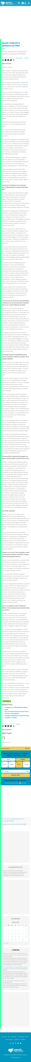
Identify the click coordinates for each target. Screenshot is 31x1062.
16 (4, 936)
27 (19, 939)
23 (4, 939)
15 (26, 934)
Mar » (7, 943)
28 (22, 939)
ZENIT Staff (19, 58)
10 (8, 934)
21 (22, 936)
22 (26, 936)
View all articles (6, 742)
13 (19, 934)
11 (12, 934)
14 (22, 934)
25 (12, 939)
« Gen (4, 943)
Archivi (26, 58)
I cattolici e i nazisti (11, 717)
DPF (9, 1036)
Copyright (16, 1039)
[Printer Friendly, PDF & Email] (6, 701)
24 (8, 939)
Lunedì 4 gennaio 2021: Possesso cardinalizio (14, 980)
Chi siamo (4, 1036)
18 (12, 936)
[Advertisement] (15, 22)
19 (15, 936)
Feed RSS (16, 950)
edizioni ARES (22, 84)
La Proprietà (21, 1036)
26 (15, 939)
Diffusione (13, 1036)
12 (15, 934)
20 (19, 936)
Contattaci (22, 1039)
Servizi (27, 1036)
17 (8, 936)
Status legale (9, 1039)
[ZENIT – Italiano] (8, 3)
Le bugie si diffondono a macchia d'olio (17, 715)
